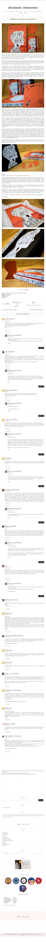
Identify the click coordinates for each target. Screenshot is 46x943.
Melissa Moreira (11, 600)
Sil (6, 566)
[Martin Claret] (23, 891)
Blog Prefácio (8, 576)
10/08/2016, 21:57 (8, 614)
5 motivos (5, 832)
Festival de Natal (6, 838)
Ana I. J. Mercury (12, 673)
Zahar (14, 902)
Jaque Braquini (11, 390)
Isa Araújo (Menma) (13, 736)
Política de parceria (37, 11)
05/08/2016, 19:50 (8, 459)
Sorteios (4, 845)
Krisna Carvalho (14, 335)
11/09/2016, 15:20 (8, 691)
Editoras (30, 11)
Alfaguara (6, 897)
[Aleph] (31, 884)
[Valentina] (38, 884)
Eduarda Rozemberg (13, 690)
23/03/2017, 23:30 (8, 725)
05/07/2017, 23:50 (8, 737)
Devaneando (5, 834)
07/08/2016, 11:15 (11, 544)
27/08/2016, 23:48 (8, 651)
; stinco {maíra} (11, 419)
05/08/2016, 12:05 (8, 320)
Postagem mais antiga (36, 309)
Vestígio (15, 901)
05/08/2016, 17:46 (8, 391)
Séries (25, 11)
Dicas (4, 835)
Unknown (8, 613)
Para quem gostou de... (7, 839)
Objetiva (6, 902)
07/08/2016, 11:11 (11, 435)
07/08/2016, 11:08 (11, 404)
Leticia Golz (10, 351)
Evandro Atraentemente (14, 636)
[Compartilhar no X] (15, 306)
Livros (17, 11)
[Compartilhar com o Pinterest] (18, 306)
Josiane (8, 458)
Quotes (4, 842)
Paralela (15, 898)
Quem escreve (11, 11)
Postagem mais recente (10, 309)
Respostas (8, 431)
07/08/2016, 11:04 (11, 336)
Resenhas (39, 305)
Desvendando (5, 833)
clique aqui (13, 905)
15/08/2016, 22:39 (8, 637)
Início (5, 11)
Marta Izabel (10, 724)
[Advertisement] (23, 784)
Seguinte (15, 899)
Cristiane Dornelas (12, 490)
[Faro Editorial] (8, 884)
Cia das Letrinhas (8, 899)
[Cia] (16, 884)
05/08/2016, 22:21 (8, 491)
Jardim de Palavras (9, 606)
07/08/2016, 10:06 (8, 567)
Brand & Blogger (33, 934)
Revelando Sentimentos (23, 7)
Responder (7, 330)
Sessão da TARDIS (6, 844)
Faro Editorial (7, 900)
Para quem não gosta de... (8, 840)
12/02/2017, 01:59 (8, 709)
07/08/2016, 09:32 (8, 527)
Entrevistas (5, 837)
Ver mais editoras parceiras (23, 894)
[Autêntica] (23, 884)
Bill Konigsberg (33, 305)
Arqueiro (28, 305)
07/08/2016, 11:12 (11, 472)
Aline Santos (10, 319)
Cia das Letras (7, 898)
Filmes (21, 11)
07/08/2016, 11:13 (11, 510)
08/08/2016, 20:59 (8, 601)
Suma (14, 900)
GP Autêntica (7, 901)
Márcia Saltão (10, 526)
